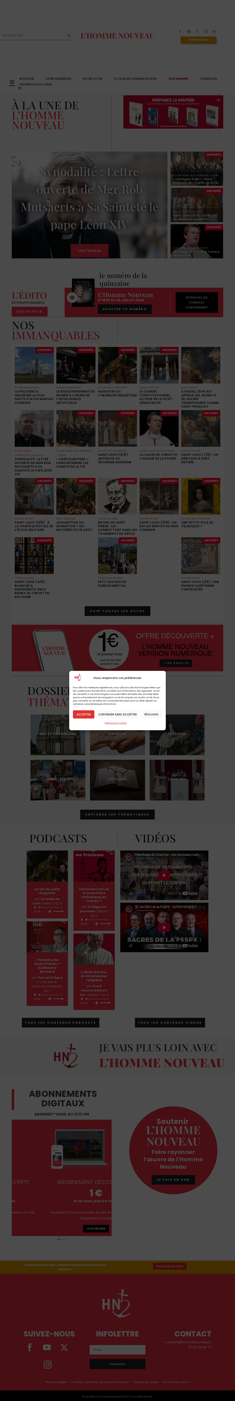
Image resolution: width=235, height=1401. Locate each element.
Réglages (151, 714)
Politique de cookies (116, 722)
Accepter (84, 714)
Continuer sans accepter (117, 714)
